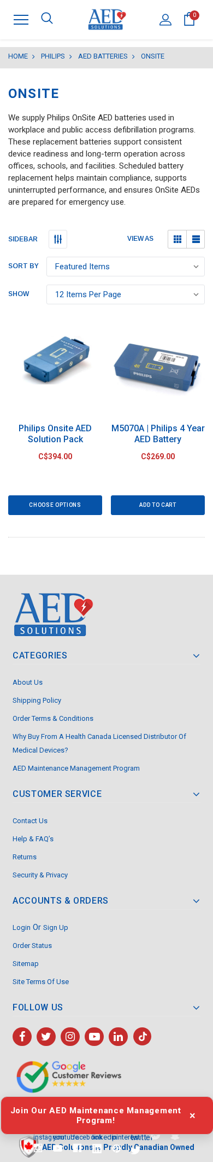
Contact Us (30, 821)
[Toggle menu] (21, 19)
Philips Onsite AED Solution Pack (55, 433)
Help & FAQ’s (33, 839)
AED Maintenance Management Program (76, 768)
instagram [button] (37, 1137)
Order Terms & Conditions (53, 718)
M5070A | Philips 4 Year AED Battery (158, 433)
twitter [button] (136, 1137)
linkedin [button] (97, 1136)
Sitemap (26, 963)
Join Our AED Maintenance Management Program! (95, 1115)
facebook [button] (77, 1137)
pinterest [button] (116, 1136)
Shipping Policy (37, 700)
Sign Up (55, 927)
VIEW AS (140, 238)
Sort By (23, 266)
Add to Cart (157, 505)
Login (22, 927)
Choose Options (55, 505)
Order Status (32, 945)
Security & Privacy (40, 875)
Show (18, 294)
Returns (25, 857)
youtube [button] (57, 1136)
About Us (28, 682)
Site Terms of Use (41, 982)
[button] (177, 239)
